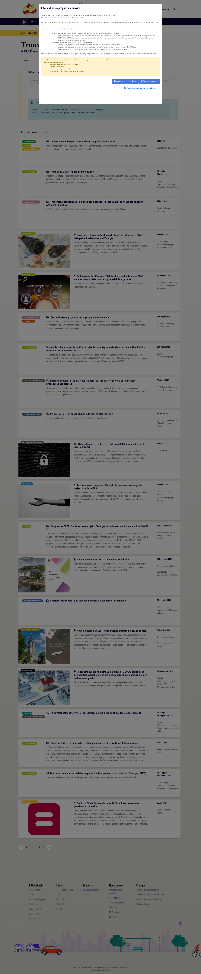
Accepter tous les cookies (125, 81)
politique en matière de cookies (54, 18)
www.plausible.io (91, 54)
